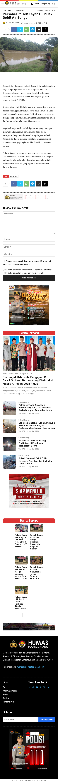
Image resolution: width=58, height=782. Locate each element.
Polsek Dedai (13, 374)
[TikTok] (40, 687)
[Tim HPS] (4, 23)
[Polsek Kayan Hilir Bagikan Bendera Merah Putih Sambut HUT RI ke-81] (21, 528)
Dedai (5, 373)
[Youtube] (48, 687)
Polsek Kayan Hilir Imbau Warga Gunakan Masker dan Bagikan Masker (36, 542)
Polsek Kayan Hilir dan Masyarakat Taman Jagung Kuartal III (36, 573)
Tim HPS (15, 23)
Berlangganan (47, 719)
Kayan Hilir (20, 10)
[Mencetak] (38, 29)
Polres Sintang (23, 402)
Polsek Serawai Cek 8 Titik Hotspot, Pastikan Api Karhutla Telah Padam (35, 461)
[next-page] (21, 615)
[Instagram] (33, 687)
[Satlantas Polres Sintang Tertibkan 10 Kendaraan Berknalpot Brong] (9, 444)
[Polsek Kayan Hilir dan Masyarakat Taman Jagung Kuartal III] (36, 560)
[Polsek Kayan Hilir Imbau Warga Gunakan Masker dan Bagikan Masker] (36, 528)
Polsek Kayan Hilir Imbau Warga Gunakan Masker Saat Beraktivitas (21, 573)
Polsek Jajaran (8, 10)
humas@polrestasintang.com (31, 667)
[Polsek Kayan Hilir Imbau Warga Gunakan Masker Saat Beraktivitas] (21, 560)
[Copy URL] (45, 29)
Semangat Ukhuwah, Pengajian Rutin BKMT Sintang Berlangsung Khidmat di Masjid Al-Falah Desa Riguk (28, 380)
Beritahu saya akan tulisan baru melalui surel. (24, 273)
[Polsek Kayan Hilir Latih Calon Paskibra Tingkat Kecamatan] (21, 590)
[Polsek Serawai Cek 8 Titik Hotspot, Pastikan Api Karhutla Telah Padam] (9, 461)
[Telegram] (32, 29)
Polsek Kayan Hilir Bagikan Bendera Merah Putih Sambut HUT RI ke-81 (21, 541)
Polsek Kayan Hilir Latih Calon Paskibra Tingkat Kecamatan (21, 603)
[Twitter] (20, 29)
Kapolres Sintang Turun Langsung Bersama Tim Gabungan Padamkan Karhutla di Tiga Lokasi (36, 425)
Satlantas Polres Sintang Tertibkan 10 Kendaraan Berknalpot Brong (32, 443)
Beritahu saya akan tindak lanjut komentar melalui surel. (28, 270)
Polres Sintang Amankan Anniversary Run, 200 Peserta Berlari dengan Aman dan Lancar (35, 407)
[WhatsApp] (26, 29)
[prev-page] (16, 615)
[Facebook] (14, 29)
